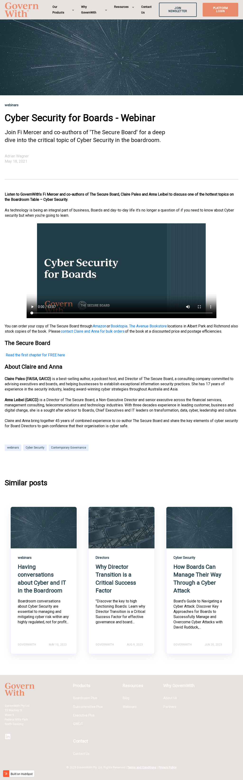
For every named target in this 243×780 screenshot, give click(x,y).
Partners (169, 707)
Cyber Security (35, 447)
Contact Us (81, 754)
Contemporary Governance (68, 447)
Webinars (130, 707)
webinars (13, 447)
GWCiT (78, 724)
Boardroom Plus (85, 698)
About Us (170, 698)
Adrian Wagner (17, 156)
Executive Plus (84, 715)
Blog (126, 698)
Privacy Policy (168, 767)
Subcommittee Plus (88, 707)
